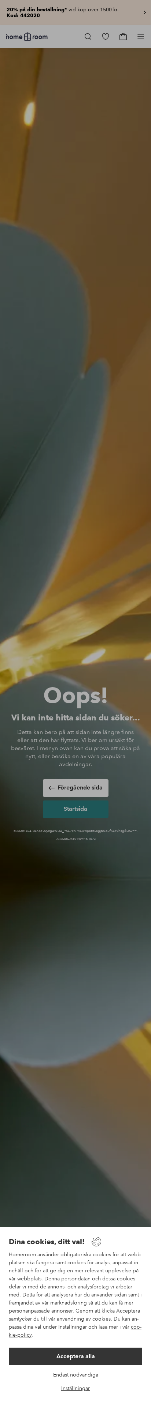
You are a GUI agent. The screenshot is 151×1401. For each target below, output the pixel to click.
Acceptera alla (75, 1356)
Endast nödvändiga (75, 1374)
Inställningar (75, 1388)
